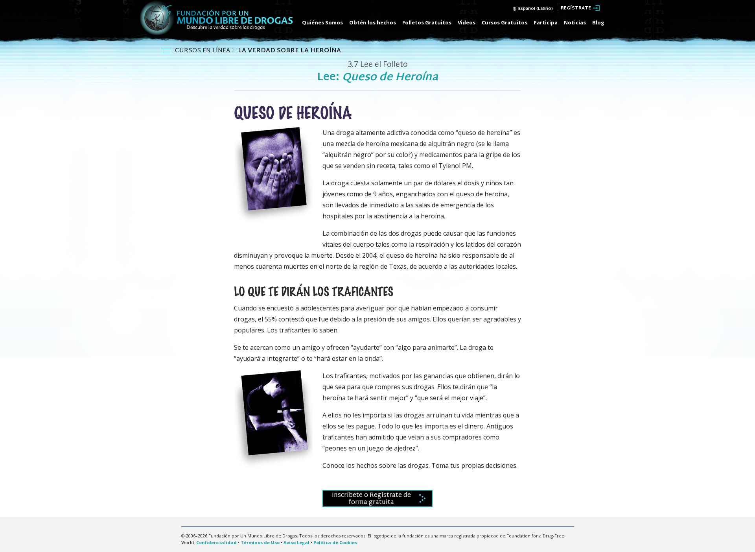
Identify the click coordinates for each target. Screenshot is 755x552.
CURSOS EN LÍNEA (203, 51)
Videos (466, 22)
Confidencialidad (216, 542)
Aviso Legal (296, 542)
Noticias (575, 22)
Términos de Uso (260, 542)
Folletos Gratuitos (426, 22)
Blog (598, 22)
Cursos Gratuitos (504, 22)
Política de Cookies (335, 542)
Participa (546, 22)
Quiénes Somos (322, 22)
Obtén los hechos (372, 22)
